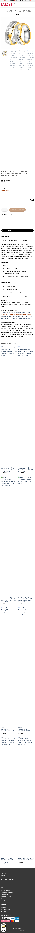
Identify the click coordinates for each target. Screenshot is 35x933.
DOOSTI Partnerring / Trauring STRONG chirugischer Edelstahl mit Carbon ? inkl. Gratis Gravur (8, 730)
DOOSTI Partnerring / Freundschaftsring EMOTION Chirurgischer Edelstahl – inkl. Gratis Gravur (8, 599)
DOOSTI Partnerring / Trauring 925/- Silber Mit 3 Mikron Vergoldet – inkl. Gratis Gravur (25, 599)
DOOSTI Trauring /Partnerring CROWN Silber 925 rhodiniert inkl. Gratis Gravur (26, 859)
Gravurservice (5, 898)
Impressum (4, 907)
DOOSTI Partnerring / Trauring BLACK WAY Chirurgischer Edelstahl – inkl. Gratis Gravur (26, 469)
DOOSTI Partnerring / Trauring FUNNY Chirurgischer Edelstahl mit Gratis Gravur (25, 730)
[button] (23, 4)
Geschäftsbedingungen (7, 892)
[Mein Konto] (26, 4)
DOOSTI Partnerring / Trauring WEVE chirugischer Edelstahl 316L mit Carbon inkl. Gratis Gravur (8, 469)
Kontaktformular (6, 909)
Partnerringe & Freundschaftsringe (17, 10)
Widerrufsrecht (5, 890)
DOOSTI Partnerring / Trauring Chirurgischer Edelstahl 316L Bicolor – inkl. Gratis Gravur (8, 860)
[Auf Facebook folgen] (28, 4)
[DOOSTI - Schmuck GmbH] (8, 4)
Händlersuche (5, 900)
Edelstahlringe (25, 11)
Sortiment (14, 10)
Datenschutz (4, 894)
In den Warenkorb (17, 210)
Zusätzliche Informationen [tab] (10, 233)
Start (7, 10)
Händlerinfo (4, 911)
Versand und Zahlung (7, 896)
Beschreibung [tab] (6, 230)
